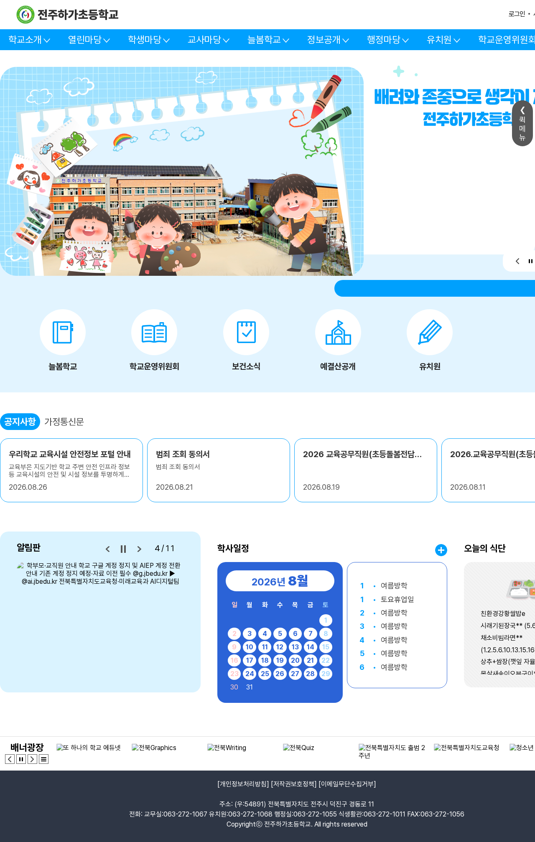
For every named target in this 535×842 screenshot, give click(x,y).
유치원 (439, 40)
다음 (139, 549)
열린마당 (85, 40)
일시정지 (530, 261)
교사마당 (204, 40)
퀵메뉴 (522, 128)
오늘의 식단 (485, 548)
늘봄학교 (264, 40)
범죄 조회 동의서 (183, 454)
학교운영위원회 (154, 366)
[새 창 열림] (100, 621)
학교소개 (25, 40)
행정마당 (383, 40)
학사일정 (233, 548)
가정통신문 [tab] (64, 421)
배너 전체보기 (43, 759)
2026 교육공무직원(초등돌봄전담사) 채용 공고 (365, 454)
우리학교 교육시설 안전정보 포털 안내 (70, 454)
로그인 (517, 14)
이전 (517, 261)
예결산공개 (338, 366)
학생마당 (144, 40)
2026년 (280, 581)
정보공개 (324, 40)
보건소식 (246, 366)
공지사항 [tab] (20, 421)
